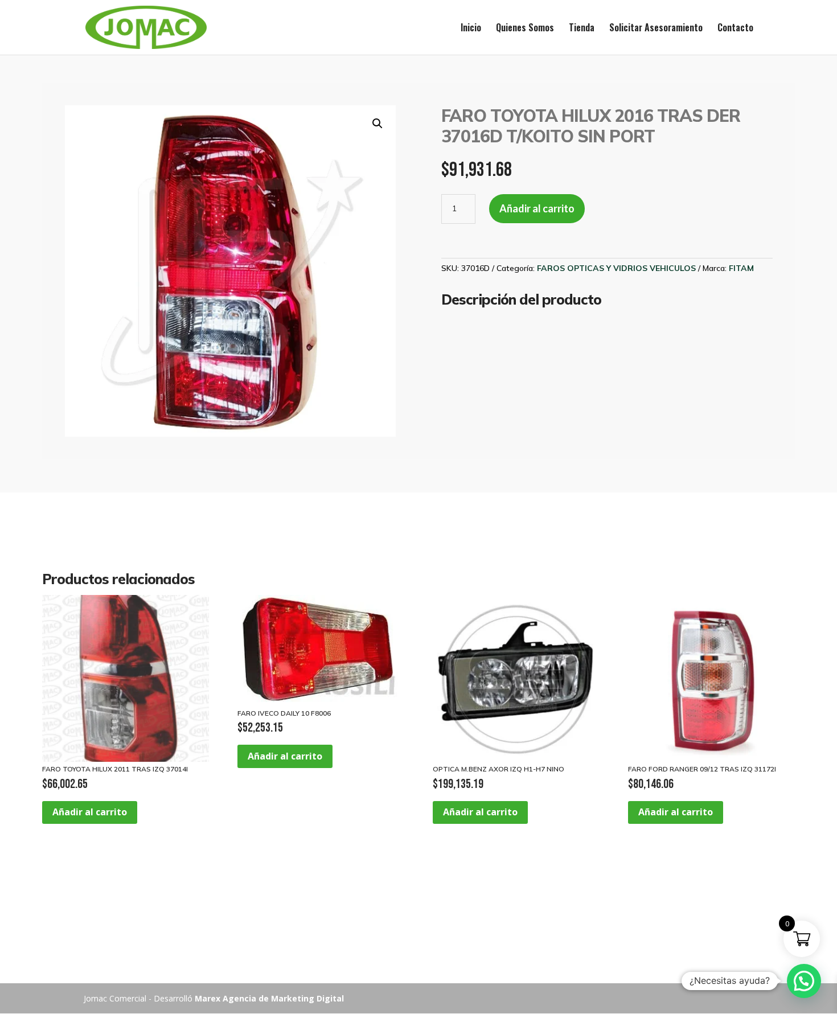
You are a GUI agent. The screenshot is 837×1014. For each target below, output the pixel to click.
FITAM (741, 268)
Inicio (471, 28)
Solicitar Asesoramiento (656, 28)
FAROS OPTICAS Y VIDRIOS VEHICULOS (616, 268)
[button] (377, 123)
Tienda (581, 28)
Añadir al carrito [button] (89, 812)
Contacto (735, 28)
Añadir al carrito (537, 208)
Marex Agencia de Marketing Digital (269, 998)
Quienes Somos (525, 28)
